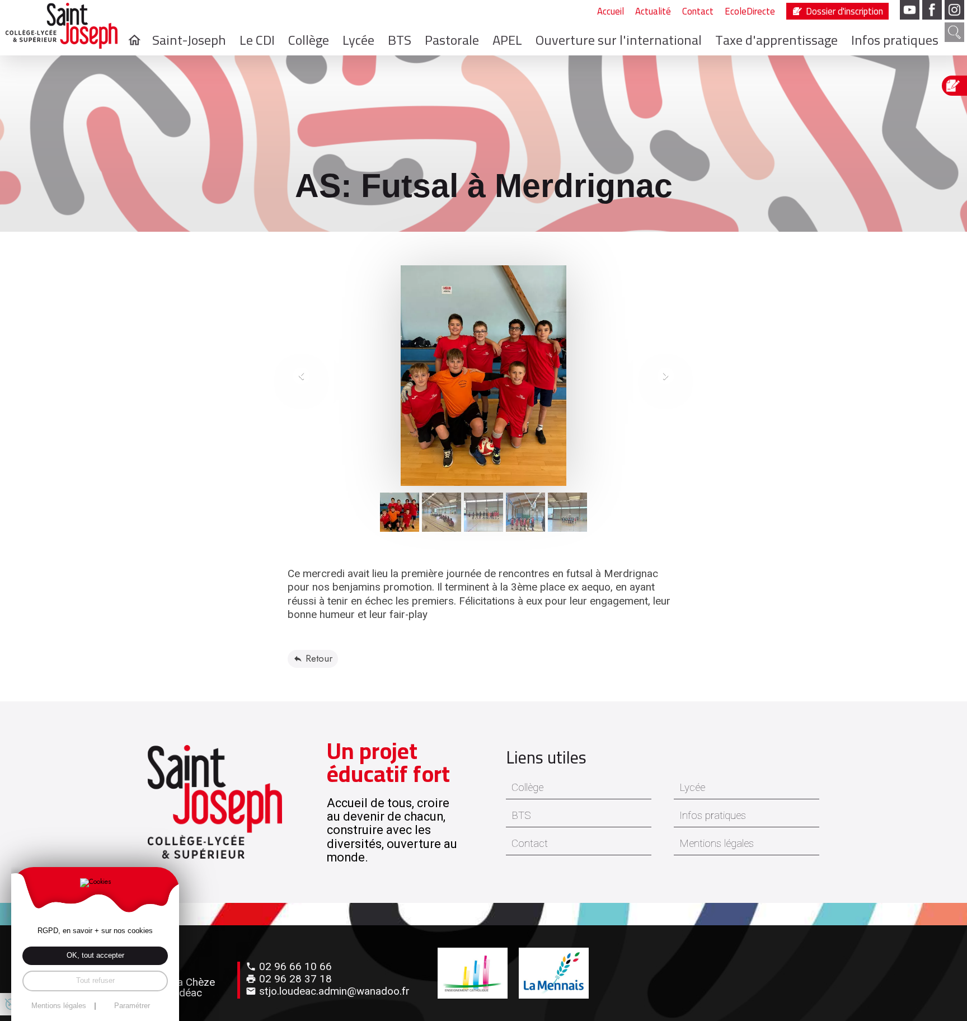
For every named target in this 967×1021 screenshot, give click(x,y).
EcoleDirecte (750, 11)
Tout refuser (95, 980)
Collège (527, 787)
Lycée (692, 787)
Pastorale (452, 40)
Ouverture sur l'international (619, 40)
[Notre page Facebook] (932, 10)
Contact (697, 11)
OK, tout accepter (95, 955)
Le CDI (257, 40)
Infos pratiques (894, 40)
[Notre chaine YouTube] (909, 10)
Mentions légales (716, 843)
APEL (507, 40)
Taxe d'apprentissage (776, 40)
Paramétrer (132, 1006)
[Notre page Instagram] (954, 10)
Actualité (653, 11)
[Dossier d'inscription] (956, 85)
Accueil (610, 11)
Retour (319, 658)
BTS (521, 815)
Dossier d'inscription (844, 11)
